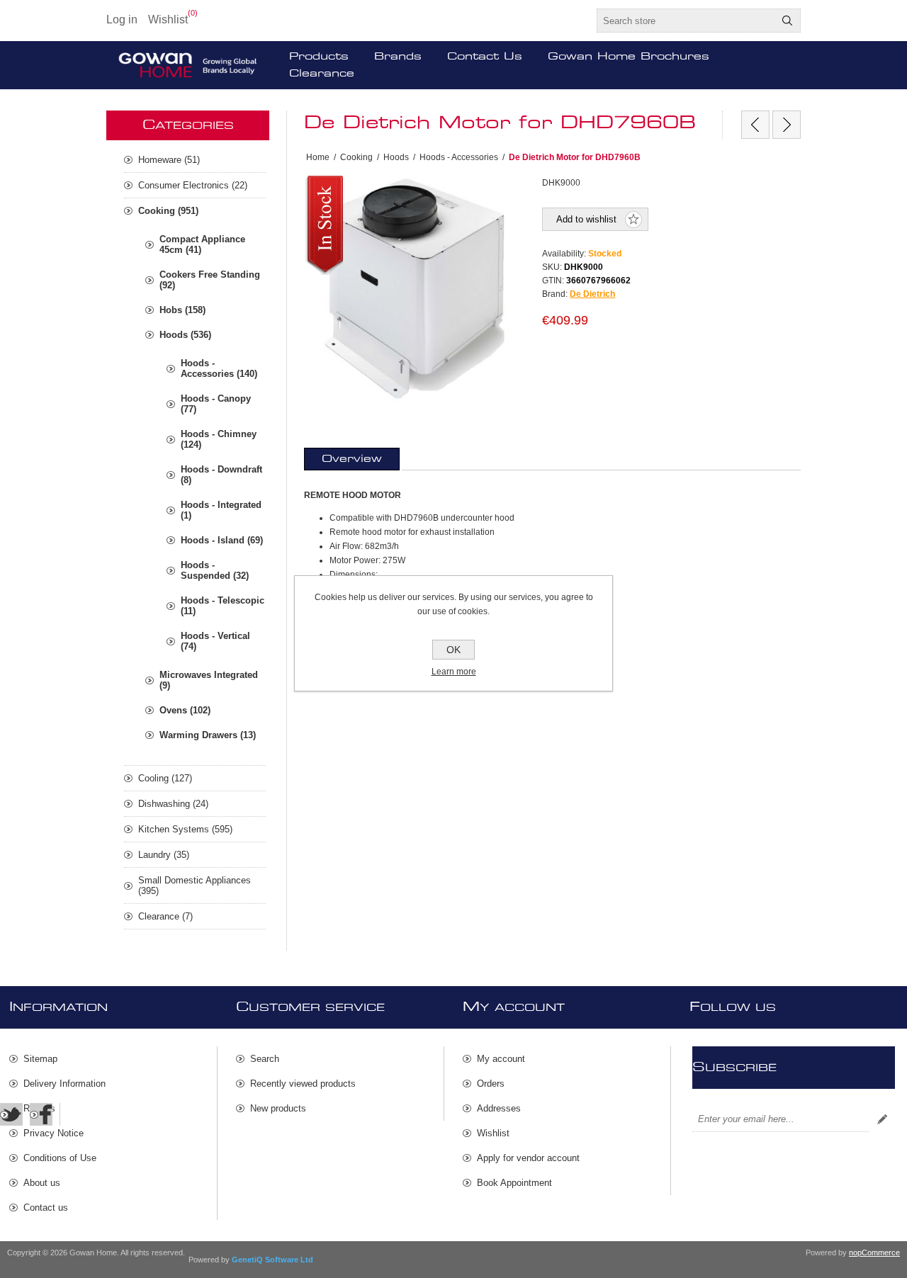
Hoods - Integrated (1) (221, 510)
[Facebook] (41, 1114)
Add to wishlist (586, 219)
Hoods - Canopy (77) (216, 403)
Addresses (499, 1108)
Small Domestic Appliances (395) (194, 885)
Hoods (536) (185, 334)
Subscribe (882, 1119)
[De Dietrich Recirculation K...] (786, 125)
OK (453, 649)
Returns (39, 1108)
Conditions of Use (59, 1158)
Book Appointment (514, 1182)
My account (501, 1058)
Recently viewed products (303, 1083)
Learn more (454, 672)
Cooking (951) (168, 210)
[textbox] (685, 20)
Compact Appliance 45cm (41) (202, 244)
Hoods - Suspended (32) (215, 570)
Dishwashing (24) (173, 803)
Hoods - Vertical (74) (215, 641)
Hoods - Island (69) (222, 540)
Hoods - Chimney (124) (219, 439)
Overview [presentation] (352, 459)
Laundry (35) (163, 854)
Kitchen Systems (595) (185, 829)
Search (787, 20)
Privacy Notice (53, 1133)
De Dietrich (592, 294)
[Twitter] (11, 1114)
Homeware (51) (169, 159)
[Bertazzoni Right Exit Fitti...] (755, 125)
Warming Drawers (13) (207, 735)
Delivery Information (64, 1083)
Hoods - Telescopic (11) (222, 605)
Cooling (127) (165, 778)
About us (41, 1182)
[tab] (352, 459)
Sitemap (40, 1058)
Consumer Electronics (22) (192, 185)
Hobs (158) (182, 310)
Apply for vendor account (528, 1158)
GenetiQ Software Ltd (272, 1259)
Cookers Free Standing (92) (209, 279)
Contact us (45, 1207)
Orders (491, 1083)
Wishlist (493, 1133)
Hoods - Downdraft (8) (221, 474)
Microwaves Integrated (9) (208, 680)
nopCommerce (874, 1252)
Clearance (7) (165, 916)
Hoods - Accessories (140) (219, 368)
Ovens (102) (184, 710)
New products (278, 1108)
